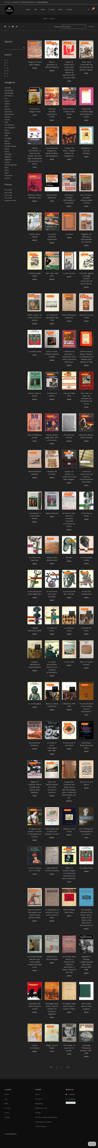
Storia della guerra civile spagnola (86, 1006)
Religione (7, 157)
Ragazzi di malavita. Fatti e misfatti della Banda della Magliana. (34, 787)
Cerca (37, 1094)
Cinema (7, 101)
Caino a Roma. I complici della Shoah (69, 111)
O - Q (6, 71)
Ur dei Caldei (69, 662)
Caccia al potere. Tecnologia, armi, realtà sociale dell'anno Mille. (35, 914)
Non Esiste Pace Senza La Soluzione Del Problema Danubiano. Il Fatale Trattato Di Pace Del (69, 964)
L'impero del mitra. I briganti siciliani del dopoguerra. (69, 152)
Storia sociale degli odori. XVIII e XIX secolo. (51, 437)
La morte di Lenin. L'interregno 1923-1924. (52, 747)
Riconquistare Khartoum (34, 744)
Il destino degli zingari (35, 274)
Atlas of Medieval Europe (35, 436)
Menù (43, 9)
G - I (6, 65)
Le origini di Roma (52, 629)
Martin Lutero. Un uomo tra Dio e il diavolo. (35, 317)
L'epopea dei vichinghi (52, 472)
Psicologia (7, 154)
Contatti (69, 9)
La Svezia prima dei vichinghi (69, 592)
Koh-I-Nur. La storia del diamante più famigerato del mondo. (86, 398)
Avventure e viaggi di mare (34, 110)
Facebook (72, 1099)
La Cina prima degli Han (34, 559)
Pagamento (39, 1103)
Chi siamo (38, 1099)
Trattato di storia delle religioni (34, 63)
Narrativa (7, 143)
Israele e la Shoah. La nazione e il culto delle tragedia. (69, 475)
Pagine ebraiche (51, 513)
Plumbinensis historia (69, 436)
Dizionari (7, 109)
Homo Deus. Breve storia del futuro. (86, 745)
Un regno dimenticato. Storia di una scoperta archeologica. (52, 667)
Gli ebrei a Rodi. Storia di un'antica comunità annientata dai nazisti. (69, 519)
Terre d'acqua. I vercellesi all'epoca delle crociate (86, 199)
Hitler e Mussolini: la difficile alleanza (52, 64)
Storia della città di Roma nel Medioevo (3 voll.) (52, 831)
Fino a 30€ (8, 195)
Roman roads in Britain (34, 394)
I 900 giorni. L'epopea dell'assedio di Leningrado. (69, 199)
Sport (6, 167)
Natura (6, 149)
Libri (35, 9)
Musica (6, 141)
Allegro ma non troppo (52, 1046)
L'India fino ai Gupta (86, 514)
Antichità (7, 88)
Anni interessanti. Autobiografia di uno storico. (86, 831)
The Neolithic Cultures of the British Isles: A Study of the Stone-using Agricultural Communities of (86, 917)
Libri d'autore (9, 125)
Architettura (8, 96)
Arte (5, 98)
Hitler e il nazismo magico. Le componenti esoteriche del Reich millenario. (69, 873)
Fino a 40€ (8, 198)
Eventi (60, 9)
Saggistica (7, 159)
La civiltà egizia (34, 704)
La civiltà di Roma (69, 629)
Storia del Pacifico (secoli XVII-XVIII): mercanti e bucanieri (52, 787)
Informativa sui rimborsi (43, 1122)
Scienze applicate (10, 165)
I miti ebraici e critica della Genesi (35, 515)
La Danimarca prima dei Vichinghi (52, 594)
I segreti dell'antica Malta (34, 629)
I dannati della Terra (69, 394)
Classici (7, 104)
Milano (6, 130)
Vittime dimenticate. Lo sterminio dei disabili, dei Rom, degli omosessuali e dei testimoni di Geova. (34, 156)
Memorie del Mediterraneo (52, 559)
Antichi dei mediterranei (86, 592)
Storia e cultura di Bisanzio (52, 705)
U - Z (6, 76)
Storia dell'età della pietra (69, 911)
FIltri (92, 27)
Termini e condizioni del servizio (46, 1117)
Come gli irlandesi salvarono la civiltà (52, 113)
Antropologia (8, 90)
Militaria (7, 133)
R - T (6, 73)
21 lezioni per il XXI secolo (69, 744)
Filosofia (7, 117)
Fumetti (7, 120)
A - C (6, 60)
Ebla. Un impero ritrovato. (86, 663)
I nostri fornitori (40, 1126)
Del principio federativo (52, 196)
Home (28, 9)
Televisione (8, 175)
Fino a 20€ (8, 192)
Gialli (6, 122)
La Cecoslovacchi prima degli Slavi (35, 592)
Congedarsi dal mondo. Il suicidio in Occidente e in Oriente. (35, 833)
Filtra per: (57, 27)
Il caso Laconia (69, 273)
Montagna (7, 138)
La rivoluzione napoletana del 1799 (52, 317)
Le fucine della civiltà (86, 559)
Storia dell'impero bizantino (69, 316)
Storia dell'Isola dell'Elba (34, 472)
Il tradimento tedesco (52, 394)
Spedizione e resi (41, 1108)
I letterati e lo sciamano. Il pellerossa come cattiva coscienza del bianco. (69, 356)
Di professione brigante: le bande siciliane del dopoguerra (52, 152)
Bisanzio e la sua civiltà (86, 316)
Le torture (69, 234)
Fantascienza (8, 114)
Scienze (7, 162)
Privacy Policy (71, 1102)
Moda (6, 135)
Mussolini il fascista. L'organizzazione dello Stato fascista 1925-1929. (86, 963)
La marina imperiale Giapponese (52, 236)
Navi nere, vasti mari (52, 274)
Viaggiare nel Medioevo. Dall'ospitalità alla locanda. (86, 238)
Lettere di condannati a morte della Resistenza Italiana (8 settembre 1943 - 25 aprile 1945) (69, 70)
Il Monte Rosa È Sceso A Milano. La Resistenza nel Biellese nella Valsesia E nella (86, 356)
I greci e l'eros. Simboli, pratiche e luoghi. (52, 354)
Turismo (7, 178)
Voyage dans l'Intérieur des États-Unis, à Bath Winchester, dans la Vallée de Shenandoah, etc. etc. (69, 789)
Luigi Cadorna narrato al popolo (52, 869)
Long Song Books (10, 1134)
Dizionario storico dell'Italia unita (35, 196)
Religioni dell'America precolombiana (35, 664)
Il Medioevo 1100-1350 (69, 705)
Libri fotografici (9, 128)
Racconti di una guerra (86, 783)
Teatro (6, 173)
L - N (6, 68)
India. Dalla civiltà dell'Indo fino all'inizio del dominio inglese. (86, 66)
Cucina (6, 106)
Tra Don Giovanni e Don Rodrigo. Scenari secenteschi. (86, 707)
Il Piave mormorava (34, 1046)
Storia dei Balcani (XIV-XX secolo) (86, 436)
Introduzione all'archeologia (52, 958)
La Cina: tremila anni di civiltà (34, 869)
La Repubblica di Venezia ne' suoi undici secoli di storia (52, 914)
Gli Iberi (69, 557)
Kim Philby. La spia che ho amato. (69, 1047)
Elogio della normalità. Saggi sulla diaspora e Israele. (86, 113)
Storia (6, 170)
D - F (6, 63)
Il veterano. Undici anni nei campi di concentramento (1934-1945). (86, 476)
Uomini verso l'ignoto (34, 235)
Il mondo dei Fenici (86, 629)
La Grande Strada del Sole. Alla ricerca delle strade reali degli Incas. (35, 962)
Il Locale (51, 9)
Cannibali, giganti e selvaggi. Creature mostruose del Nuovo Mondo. (86, 278)
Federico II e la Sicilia (69, 830)
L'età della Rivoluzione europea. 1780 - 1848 (86, 1049)
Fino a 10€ (8, 190)
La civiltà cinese (34, 351)
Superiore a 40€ (10, 200)
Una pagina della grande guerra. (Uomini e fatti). (69, 1006)
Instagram (72, 1094)
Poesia (6, 151)
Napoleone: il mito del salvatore (86, 150)
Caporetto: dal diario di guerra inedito (35, 1006)
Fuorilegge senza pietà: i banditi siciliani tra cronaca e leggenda (52, 1009)
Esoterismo (8, 112)
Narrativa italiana (10, 146)
